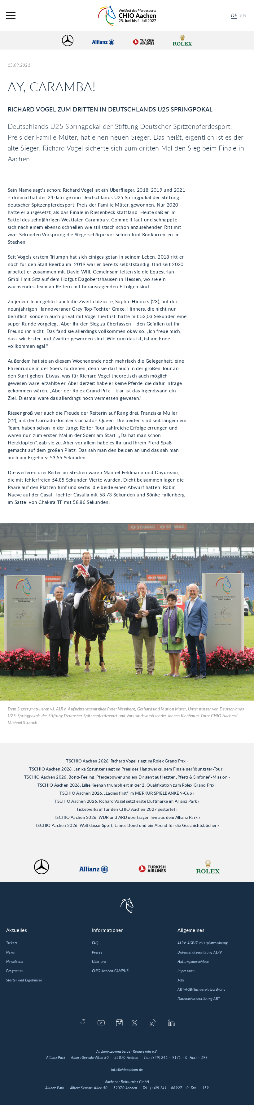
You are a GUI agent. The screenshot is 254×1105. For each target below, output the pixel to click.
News (10, 952)
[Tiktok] (153, 1023)
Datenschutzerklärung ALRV (199, 952)
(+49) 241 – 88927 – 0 (169, 1088)
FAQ (95, 943)
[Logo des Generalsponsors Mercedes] (67, 40)
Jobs (181, 980)
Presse (97, 952)
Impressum (186, 971)
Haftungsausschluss (193, 961)
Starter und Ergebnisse (24, 980)
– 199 (203, 1057)
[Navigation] (10, 15)
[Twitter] (135, 1023)
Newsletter (15, 961)
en (243, 15)
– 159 (204, 1088)
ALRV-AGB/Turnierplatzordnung (202, 943)
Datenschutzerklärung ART (198, 999)
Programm (14, 971)
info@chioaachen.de (127, 1070)
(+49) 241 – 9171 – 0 (169, 1057)
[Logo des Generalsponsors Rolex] (182, 40)
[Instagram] (119, 1023)
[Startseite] (127, 15)
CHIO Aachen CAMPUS (110, 971)
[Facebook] (83, 1023)
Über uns (99, 961)
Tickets (12, 943)
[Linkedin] (171, 1023)
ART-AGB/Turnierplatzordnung (201, 989)
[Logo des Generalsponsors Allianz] (103, 40)
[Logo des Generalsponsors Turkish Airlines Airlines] (143, 40)
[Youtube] (101, 1023)
